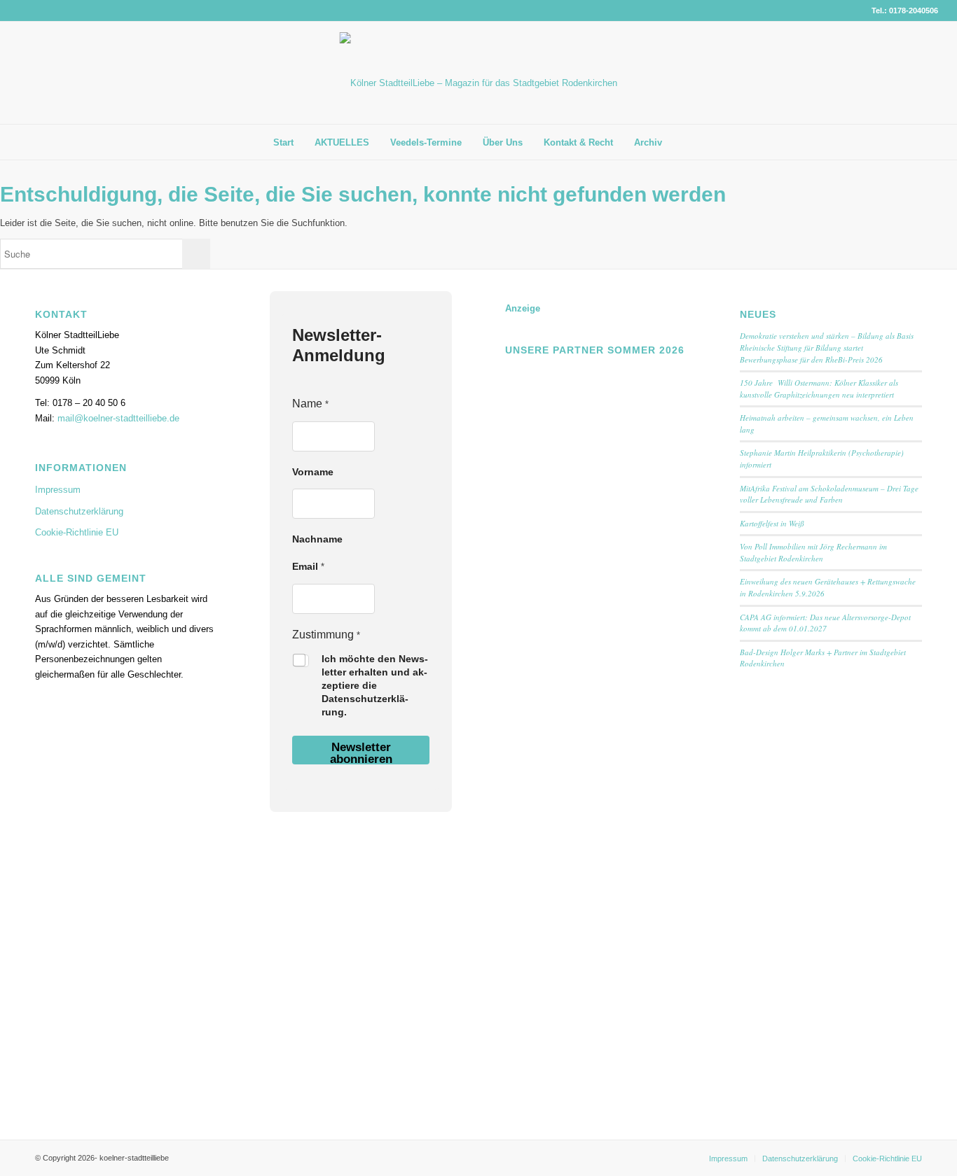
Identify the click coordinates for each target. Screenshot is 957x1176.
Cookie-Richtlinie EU (76, 532)
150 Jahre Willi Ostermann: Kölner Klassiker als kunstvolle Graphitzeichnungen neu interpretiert (819, 388)
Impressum (58, 489)
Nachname (317, 539)
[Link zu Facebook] (906, 72)
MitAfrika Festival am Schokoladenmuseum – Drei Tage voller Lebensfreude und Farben (829, 494)
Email (308, 566)
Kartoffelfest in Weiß (772, 523)
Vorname (312, 471)
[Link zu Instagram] (927, 72)
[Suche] (683, 142)
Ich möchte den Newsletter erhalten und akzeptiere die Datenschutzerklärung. (375, 685)
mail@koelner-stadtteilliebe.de (118, 418)
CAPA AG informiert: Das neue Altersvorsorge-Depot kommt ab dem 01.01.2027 (825, 623)
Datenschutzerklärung (79, 511)
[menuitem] (283, 142)
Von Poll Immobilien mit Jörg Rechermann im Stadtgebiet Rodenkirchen (813, 552)
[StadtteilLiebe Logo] (478, 83)
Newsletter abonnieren (361, 752)
